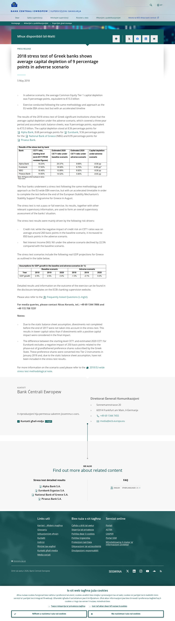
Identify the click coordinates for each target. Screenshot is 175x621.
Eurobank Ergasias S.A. (51, 491)
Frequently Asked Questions (62, 297)
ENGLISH (117, 488)
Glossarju (42, 530)
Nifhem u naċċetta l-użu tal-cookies (49, 614)
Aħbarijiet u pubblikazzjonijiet (108, 18)
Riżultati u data (82, 18)
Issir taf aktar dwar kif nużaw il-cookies (109, 606)
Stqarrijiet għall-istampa (62, 23)
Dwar (17, 18)
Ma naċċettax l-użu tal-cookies (125, 614)
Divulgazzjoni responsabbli (85, 551)
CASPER (109, 534)
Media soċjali (44, 555)
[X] (127, 571)
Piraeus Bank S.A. (52, 499)
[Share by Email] (154, 38)
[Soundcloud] (154, 571)
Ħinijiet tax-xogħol (46, 546)
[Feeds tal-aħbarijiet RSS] (161, 571)
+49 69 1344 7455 (109, 416)
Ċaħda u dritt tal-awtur (83, 526)
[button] (155, 5)
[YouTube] (147, 571)
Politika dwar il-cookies (83, 534)
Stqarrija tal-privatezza (83, 530)
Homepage (15, 23)
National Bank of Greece (42, 136)
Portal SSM (111, 538)
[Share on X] (129, 38)
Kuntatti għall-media (47, 551)
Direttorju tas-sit (20, 561)
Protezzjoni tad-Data (82, 542)
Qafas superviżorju (34, 18)
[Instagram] (141, 571)
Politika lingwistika (81, 538)
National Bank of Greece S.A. (51, 495)
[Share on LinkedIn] (145, 38)
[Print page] (116, 38)
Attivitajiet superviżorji (59, 18)
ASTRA (109, 530)
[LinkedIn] (134, 571)
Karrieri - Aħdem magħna (50, 526)
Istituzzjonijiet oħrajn (47, 534)
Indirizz (41, 542)
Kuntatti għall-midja (32, 421)
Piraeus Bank (28, 140)
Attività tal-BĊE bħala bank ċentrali (142, 18)
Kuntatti (41, 538)
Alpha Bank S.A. (52, 486)
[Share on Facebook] (137, 38)
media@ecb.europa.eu (112, 421)
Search (151, 5)
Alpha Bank (27, 132)
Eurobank (73, 132)
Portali (109, 526)
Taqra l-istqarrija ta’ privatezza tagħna (68, 606)
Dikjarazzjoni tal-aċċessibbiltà (86, 546)
